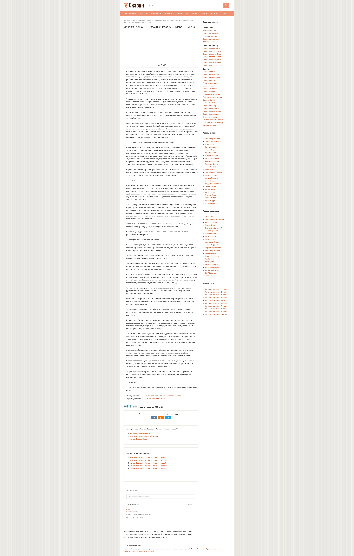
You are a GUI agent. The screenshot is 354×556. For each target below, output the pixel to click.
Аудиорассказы (182, 13)
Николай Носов (211, 175)
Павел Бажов (210, 170)
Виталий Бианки (211, 153)
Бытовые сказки (209, 30)
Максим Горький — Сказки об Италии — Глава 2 (163, 396)
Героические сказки (210, 83)
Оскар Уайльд (210, 192)
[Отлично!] (136, 406)
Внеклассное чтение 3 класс (216, 295)
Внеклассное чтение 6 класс (216, 303)
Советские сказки (210, 36)
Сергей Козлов (210, 186)
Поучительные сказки (211, 94)
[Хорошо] (133, 406)
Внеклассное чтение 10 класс (216, 314)
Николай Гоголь (211, 239)
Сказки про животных (211, 77)
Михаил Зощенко (211, 178)
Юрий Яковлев (210, 273)
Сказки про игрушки (211, 108)
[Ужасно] (125, 406)
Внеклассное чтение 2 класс (216, 292)
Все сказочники (209, 203)
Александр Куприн (212, 242)
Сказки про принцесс (211, 117)
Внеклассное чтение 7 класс (216, 306)
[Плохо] (127, 406)
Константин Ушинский (213, 172)
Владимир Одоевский (213, 184)
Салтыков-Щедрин (212, 161)
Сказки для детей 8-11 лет (213, 65)
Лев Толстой (209, 144)
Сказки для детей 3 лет (212, 51)
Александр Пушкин (212, 139)
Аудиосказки (168, 13)
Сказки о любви (209, 91)
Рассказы (214, 13)
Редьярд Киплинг (211, 195)
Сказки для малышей (211, 48)
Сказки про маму (209, 106)
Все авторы (207, 276)
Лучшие (204, 13)
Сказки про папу (209, 103)
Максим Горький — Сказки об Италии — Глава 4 (148, 469)
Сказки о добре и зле (211, 75)
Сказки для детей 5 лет (212, 57)
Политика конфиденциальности (142, 551)
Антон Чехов (209, 217)
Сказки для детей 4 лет (212, 54)
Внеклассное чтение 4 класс (216, 298)
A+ (164, 64)
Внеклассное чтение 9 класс (216, 312)
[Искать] (226, 5)
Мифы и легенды (209, 125)
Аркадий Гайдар (211, 222)
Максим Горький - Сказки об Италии (144, 436)
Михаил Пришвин (211, 155)
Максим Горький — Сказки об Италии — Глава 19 (148, 466)
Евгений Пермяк (211, 150)
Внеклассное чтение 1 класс (216, 289)
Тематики (195, 13)
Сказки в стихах (209, 72)
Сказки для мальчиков (212, 111)
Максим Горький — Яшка (155, 399)
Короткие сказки (209, 42)
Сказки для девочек (211, 114)
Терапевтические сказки (212, 97)
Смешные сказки (209, 86)
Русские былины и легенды (213, 120)
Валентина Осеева (212, 267)
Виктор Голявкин (211, 270)
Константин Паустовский (214, 219)
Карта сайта (201, 549)
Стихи (224, 13)
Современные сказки (211, 39)
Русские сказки (130, 13)
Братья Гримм (210, 189)
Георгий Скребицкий (213, 248)
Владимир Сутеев (211, 164)
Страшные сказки (210, 89)
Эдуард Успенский (212, 158)
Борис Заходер (210, 167)
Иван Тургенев (210, 253)
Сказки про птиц (209, 80)
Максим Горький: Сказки (139, 439)
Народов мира (156, 13)
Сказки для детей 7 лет (212, 62)
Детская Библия (209, 100)
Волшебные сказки (210, 33)
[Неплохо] (130, 406)
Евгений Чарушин (211, 245)
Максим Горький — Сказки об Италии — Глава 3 (148, 463)
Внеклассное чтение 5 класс (216, 300)
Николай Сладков (211, 265)
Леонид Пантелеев (212, 256)
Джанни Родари (211, 198)
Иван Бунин (209, 262)
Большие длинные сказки (140, 433)
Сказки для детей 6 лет (212, 60)
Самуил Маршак (211, 147)
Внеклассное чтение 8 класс (216, 309)
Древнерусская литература (213, 122)
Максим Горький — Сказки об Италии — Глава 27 (148, 460)
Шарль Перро (210, 201)
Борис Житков (210, 181)
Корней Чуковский (212, 141)
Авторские (143, 13)
